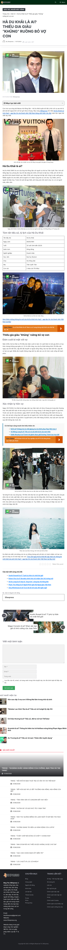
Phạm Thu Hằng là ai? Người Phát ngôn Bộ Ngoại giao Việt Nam (30, 584)
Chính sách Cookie (53, 900)
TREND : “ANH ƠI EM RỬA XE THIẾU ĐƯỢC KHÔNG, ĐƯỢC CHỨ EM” (33, 844)
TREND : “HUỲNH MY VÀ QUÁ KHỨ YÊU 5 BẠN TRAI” (28, 808)
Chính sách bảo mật (53, 891)
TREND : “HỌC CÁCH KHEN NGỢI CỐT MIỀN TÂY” (27, 853)
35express (11, 41)
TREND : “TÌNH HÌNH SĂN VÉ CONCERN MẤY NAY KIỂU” (29, 800)
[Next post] (63, 627)
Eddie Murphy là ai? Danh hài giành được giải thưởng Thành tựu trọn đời (35, 434)
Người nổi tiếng (17, 9)
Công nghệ (28, 882)
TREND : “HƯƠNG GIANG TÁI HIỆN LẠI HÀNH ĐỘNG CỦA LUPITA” (32, 827)
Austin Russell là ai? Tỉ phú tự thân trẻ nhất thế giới (26, 575)
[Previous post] (4, 615)
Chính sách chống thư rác (55, 907)
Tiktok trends (29, 895)
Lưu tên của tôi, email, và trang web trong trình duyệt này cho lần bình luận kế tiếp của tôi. (33, 681)
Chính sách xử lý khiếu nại (55, 903)
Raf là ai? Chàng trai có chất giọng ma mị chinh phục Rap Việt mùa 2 (34, 429)
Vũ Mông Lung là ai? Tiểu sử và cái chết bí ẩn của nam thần (31, 432)
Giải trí (7, 9)
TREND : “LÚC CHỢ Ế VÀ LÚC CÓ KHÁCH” (24, 861)
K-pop (27, 898)
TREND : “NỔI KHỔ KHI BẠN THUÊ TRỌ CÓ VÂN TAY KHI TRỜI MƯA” (33, 781)
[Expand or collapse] (62, 103)
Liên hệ (49, 885)
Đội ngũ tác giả (51, 888)
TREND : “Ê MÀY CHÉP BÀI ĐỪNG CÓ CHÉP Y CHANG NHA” (30, 836)
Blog (26, 879)
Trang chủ (6, 14)
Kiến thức (28, 888)
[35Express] (6, 2)
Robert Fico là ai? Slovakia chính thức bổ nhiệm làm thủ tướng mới (31, 578)
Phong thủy (28, 903)
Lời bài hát (28, 891)
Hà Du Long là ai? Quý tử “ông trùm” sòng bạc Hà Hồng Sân (29, 581)
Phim (26, 900)
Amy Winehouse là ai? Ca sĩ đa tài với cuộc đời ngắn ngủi (28, 587)
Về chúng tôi (51, 882)
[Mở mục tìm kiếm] (55, 2)
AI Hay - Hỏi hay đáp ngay (55, 879)
